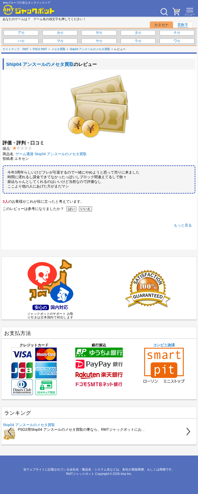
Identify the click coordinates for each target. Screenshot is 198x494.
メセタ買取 (58, 49)
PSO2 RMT (40, 49)
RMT (25, 49)
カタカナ (161, 25)
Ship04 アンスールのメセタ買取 (90, 49)
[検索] (164, 11)
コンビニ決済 (164, 345)
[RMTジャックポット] (29, 10)
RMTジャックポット (80, 474)
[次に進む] (188, 431)
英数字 (182, 25)
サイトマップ (11, 49)
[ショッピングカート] (176, 14)
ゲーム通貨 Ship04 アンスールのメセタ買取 (51, 154)
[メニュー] (190, 11)
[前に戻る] (10, 431)
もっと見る (183, 225)
